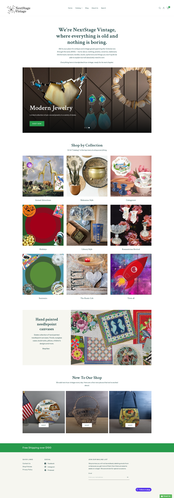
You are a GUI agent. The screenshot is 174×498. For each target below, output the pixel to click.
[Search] (160, 8)
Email (90, 473)
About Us (95, 8)
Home (70, 8)
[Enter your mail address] (127, 477)
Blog (87, 8)
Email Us (166, 496)
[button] (37, 123)
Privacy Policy (27, 470)
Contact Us (26, 463)
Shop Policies (27, 467)
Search (103, 8)
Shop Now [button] (46, 349)
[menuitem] (70, 8)
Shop (43, 425)
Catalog (78, 8)
